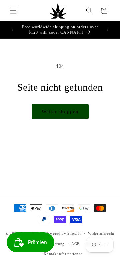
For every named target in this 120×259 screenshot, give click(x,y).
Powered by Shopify (64, 233)
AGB (75, 244)
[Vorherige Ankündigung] (12, 30)
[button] (13, 10)
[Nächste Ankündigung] (107, 30)
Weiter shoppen (60, 111)
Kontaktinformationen (63, 254)
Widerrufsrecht (101, 233)
